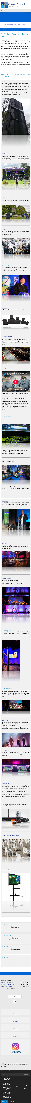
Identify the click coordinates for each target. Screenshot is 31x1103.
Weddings (4, 543)
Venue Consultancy (7, 336)
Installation (4, 308)
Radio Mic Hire (5, 783)
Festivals (4, 153)
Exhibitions (4, 229)
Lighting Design (6, 720)
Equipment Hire (6, 870)
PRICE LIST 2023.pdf (7, 986)
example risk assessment (8, 982)
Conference (5, 501)
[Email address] (6, 977)
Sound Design (5, 750)
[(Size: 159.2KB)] (1, 984)
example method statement (8, 984)
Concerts (4, 81)
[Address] (9, 977)
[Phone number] (2, 977)
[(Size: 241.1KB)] (1, 982)
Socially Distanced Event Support (10, 835)
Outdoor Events (6, 197)
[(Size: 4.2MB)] (1, 986)
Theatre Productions (7, 578)
